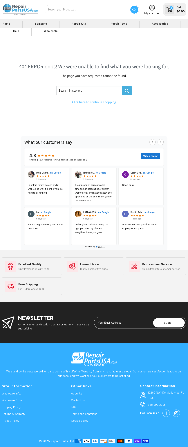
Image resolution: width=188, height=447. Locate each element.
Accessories (160, 23)
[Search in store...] (127, 90)
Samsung (41, 23)
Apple (6, 23)
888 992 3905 (157, 404)
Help (16, 31)
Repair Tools (119, 23)
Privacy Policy (10, 420)
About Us (76, 393)
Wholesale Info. (11, 393)
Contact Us (78, 400)
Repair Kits (79, 23)
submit (169, 322)
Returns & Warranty (13, 414)
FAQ (73, 407)
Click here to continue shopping (94, 102)
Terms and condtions (84, 414)
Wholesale (51, 31)
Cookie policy (79, 420)
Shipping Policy (11, 407)
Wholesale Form (12, 400)
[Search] (134, 10)
